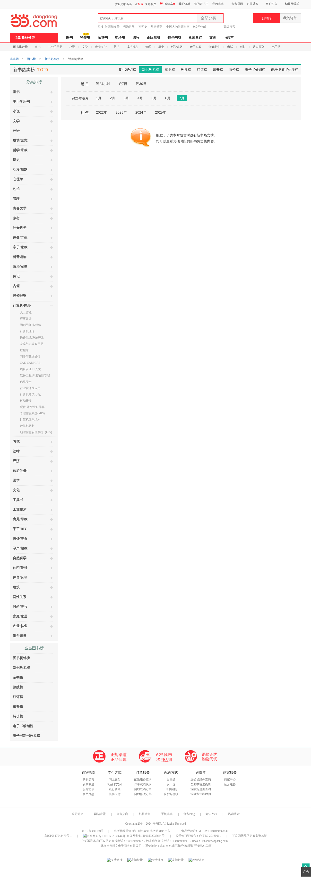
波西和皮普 (112, 26)
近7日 (123, 84)
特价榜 (234, 70)
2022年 (101, 112)
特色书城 (174, 37)
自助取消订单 (143, 789)
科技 (243, 47)
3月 (126, 98)
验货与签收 (171, 794)
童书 (38, 47)
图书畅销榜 (127, 70)
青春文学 (101, 47)
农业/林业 (20, 626)
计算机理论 (27, 331)
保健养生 (214, 47)
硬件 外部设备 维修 (32, 407)
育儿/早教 (20, 519)
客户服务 (271, 4)
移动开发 (26, 400)
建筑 (16, 587)
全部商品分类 (25, 37)
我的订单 (184, 4)
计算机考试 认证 (30, 394)
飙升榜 (218, 70)
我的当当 (218, 4)
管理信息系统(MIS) (32, 413)
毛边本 (229, 37)
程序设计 (26, 318)
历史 (161, 47)
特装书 (85, 37)
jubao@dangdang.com (215, 841)
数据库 (24, 350)
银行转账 (115, 789)
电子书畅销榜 (255, 70)
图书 (69, 37)
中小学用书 (55, 47)
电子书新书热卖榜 (284, 70)
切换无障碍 (292, 4)
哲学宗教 (177, 47)
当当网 (14, 59)
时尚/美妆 (20, 606)
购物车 (169, 4)
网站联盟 (100, 814)
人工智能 (26, 312)
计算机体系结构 (30, 419)
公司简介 (77, 814)
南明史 (142, 26)
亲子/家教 (20, 247)
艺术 (117, 47)
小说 (72, 47)
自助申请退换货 (200, 784)
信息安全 (26, 381)
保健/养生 (20, 237)
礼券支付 (115, 794)
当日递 (171, 779)
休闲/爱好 (20, 568)
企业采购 (252, 4)
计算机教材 (27, 426)
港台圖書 (19, 636)
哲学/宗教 (20, 150)
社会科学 (19, 228)
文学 (85, 47)
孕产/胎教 (20, 548)
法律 (16, 451)
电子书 (120, 37)
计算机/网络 (22, 305)
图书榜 (31, 59)
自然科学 (19, 558)
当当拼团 (237, 4)
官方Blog (189, 814)
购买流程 (88, 779)
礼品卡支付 (114, 784)
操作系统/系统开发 (32, 337)
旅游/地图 (20, 471)
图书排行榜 (20, 47)
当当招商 (122, 814)
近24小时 (103, 84)
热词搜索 (234, 814)
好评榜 (202, 70)
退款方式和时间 (200, 794)
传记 (16, 276)
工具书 (18, 500)
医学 (16, 480)
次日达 (171, 784)
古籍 (16, 286)
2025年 (160, 112)
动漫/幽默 (20, 169)
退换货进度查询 (200, 789)
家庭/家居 (20, 616)
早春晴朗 (157, 26)
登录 (141, 4)
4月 (140, 98)
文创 (212, 37)
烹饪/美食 (20, 538)
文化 (16, 490)
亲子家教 (195, 47)
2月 (112, 98)
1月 (98, 98)
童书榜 (170, 70)
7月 (181, 98)
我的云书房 (201, 4)
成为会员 (150, 4)
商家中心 (230, 779)
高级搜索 (229, 26)
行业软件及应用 (30, 388)
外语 (16, 131)
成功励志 (132, 47)
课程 (136, 37)
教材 (16, 218)
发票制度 (88, 784)
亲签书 (103, 37)
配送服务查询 (143, 779)
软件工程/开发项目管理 (35, 375)
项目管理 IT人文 (30, 369)
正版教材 (153, 37)
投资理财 (19, 296)
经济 (16, 461)
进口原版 (259, 47)
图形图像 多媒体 (30, 325)
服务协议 (88, 789)
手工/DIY (20, 529)
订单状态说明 (143, 784)
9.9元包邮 (199, 26)
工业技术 (19, 509)
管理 (148, 47)
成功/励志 (20, 140)
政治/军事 (20, 266)
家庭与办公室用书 (31, 344)
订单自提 (171, 789)
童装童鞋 (195, 37)
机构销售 (144, 814)
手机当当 (167, 814)
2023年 (121, 112)
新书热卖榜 (52, 59)
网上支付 (115, 779)
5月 (154, 98)
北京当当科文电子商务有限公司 (121, 845)
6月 (168, 98)
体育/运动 (20, 577)
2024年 (141, 112)
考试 (230, 47)
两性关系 (19, 597)
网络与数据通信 (30, 356)
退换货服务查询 (200, 779)
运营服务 (230, 784)
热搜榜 (186, 70)
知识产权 (212, 814)
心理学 (18, 179)
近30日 (141, 84)
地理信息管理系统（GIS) (36, 432)
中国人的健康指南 (178, 26)
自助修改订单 (143, 794)
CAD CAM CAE (30, 363)
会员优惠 (88, 794)
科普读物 (19, 257)
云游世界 (129, 26)
